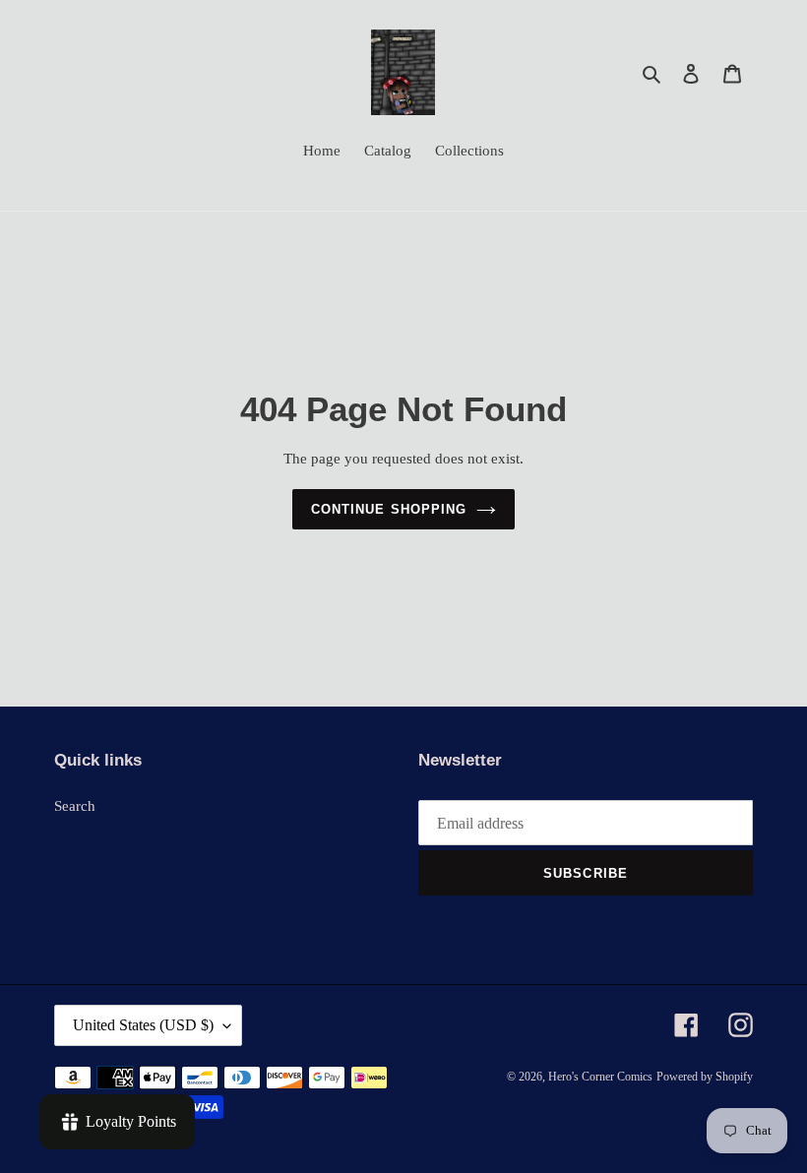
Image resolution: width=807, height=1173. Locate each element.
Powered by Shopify (704, 1076)
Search (74, 806)
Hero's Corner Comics (600, 1076)
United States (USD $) (143, 1025)
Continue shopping (388, 509)
